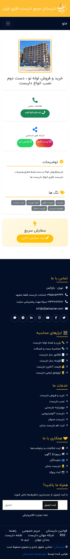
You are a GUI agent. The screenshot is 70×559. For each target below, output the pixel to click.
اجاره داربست (33, 202)
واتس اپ (23, 142)
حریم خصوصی (31, 531)
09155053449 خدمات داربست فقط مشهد (39, 295)
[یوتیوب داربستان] (47, 318)
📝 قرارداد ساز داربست (52, 361)
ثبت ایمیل (50, 505)
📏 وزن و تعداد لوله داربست (49, 343)
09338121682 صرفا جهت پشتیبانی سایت (39, 302)
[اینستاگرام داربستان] (39, 318)
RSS (62, 535)
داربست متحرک (39, 208)
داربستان (60, 547)
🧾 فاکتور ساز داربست (52, 355)
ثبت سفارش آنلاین (33, 237)
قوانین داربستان (56, 531)
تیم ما (25, 540)
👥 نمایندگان (57, 460)
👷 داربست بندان (55, 466)
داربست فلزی (48, 202)
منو (64, 23)
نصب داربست (18, 202)
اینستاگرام (43, 142)
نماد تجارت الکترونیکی (35, 515)
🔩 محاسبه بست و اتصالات (49, 349)
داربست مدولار (56, 419)
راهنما (12, 531)
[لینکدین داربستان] (31, 318)
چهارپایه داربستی (56, 208)
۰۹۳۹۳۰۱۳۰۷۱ (33, 112)
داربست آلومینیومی (53, 413)
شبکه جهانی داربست (41, 535)
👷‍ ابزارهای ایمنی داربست (50, 373)
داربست (60, 202)
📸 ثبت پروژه (57, 472)
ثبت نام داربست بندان (52, 425)
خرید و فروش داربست (52, 395)
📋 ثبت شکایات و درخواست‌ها (47, 448)
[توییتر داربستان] (64, 318)
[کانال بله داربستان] (14, 318)
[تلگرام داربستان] (23, 318)
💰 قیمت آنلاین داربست (51, 367)
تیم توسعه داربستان (34, 554)
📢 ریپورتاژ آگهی (55, 454)
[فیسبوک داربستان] (56, 318)
